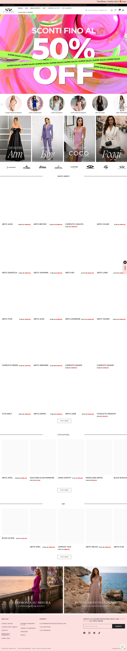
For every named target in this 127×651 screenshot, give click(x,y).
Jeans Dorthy (64, 478)
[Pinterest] (94, 633)
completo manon (73, 365)
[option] (63, 54)
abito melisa (92, 547)
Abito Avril (7, 478)
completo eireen (10, 365)
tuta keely (7, 414)
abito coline (103, 224)
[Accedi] (112, 10)
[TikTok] (99, 633)
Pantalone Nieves (94, 478)
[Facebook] (84, 633)
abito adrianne (41, 365)
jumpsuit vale (64, 547)
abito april (35, 547)
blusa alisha (8, 538)
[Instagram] (89, 633)
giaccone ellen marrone (42, 478)
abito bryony (40, 224)
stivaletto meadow (106, 414)
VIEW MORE (64, 421)
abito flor (119, 547)
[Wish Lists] (115, 10)
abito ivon (7, 319)
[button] (1, 104)
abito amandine (72, 319)
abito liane (102, 272)
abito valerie (103, 319)
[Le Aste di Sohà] (11, 104)
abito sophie (40, 414)
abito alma (7, 224)
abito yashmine (41, 272)
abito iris (69, 272)
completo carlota (74, 224)
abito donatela (9, 272)
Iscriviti (118, 626)
